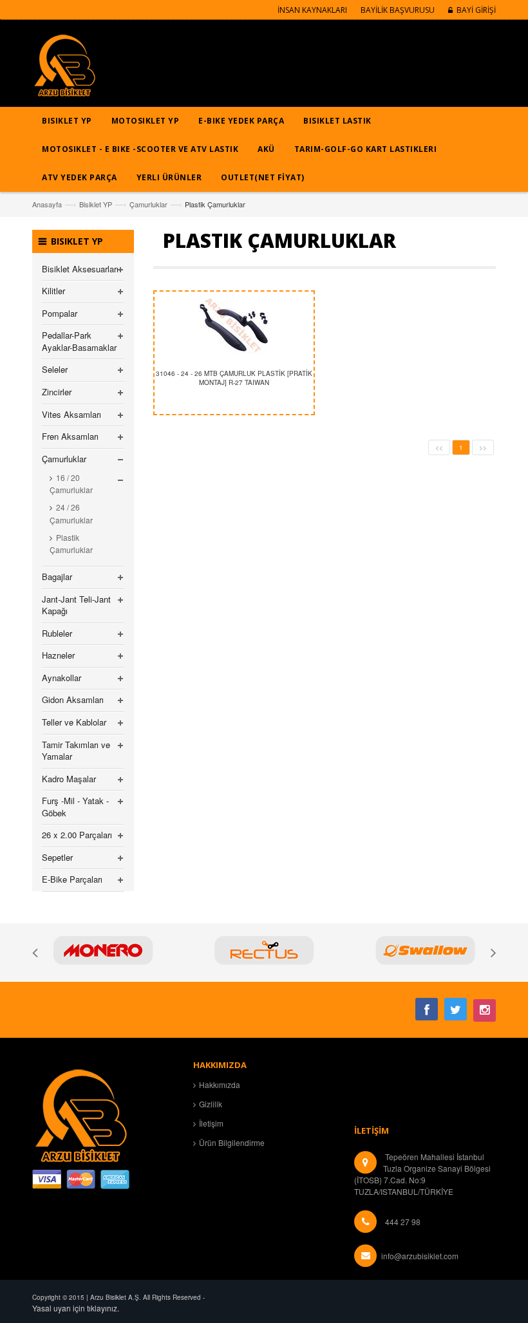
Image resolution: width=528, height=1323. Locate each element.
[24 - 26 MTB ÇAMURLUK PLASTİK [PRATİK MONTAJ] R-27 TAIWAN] (234, 327)
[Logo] (80, 1113)
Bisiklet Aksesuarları (80, 269)
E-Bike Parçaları (72, 879)
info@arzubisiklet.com (419, 1255)
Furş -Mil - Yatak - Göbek (75, 806)
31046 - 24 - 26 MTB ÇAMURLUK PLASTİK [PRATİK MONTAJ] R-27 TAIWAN (234, 378)
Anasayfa (47, 204)
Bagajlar (57, 576)
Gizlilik (210, 1103)
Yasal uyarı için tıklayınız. (75, 1307)
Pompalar (59, 313)
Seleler (55, 369)
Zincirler (56, 392)
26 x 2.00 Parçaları (77, 835)
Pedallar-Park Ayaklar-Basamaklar (79, 341)
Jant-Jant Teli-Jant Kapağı (76, 605)
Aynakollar (61, 677)
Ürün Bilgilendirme (232, 1142)
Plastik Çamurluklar (71, 543)
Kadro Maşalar (69, 779)
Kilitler (53, 291)
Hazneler (58, 655)
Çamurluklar (148, 204)
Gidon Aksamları (73, 699)
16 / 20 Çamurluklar (71, 483)
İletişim (211, 1123)
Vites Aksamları (71, 414)
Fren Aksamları (70, 436)
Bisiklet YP (95, 204)
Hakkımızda (219, 1084)
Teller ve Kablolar (74, 722)
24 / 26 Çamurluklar (71, 513)
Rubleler (57, 633)
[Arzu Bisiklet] (64, 70)
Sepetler (57, 857)
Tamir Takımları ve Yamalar (76, 750)
